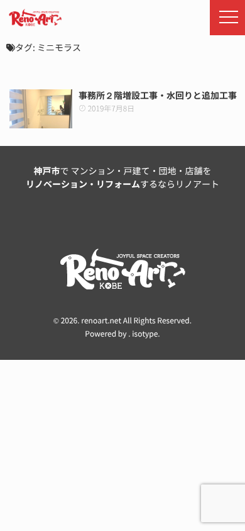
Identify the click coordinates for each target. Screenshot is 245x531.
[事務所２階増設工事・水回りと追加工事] (40, 108)
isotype (145, 334)
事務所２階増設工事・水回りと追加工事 (158, 95)
